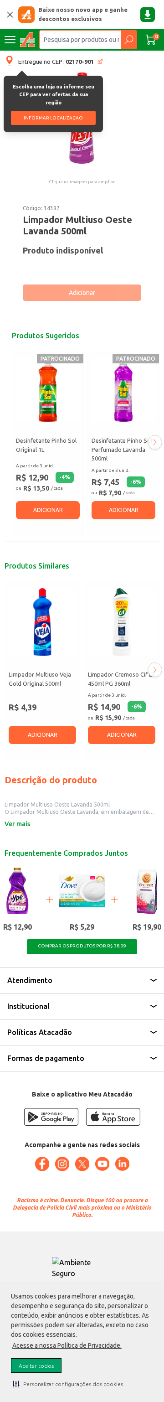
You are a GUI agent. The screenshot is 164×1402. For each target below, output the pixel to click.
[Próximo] (155, 442)
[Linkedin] (122, 1164)
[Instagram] (62, 1164)
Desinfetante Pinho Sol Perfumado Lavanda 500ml (122, 449)
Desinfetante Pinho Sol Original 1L (46, 445)
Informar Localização (53, 117)
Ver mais (17, 824)
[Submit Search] (129, 40)
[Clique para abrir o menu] (10, 39)
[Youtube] (102, 1164)
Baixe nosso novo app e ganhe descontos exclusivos (83, 14)
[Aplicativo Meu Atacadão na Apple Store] (113, 1117)
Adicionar (82, 292)
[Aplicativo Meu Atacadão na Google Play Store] (51, 1117)
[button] (68, 1383)
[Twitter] (82, 1164)
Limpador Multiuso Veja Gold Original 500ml (40, 679)
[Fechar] (10, 14)
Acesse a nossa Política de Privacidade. (67, 1345)
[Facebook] (42, 1164)
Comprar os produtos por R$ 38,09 (82, 945)
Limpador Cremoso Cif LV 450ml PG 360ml (121, 679)
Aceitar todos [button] (36, 1366)
